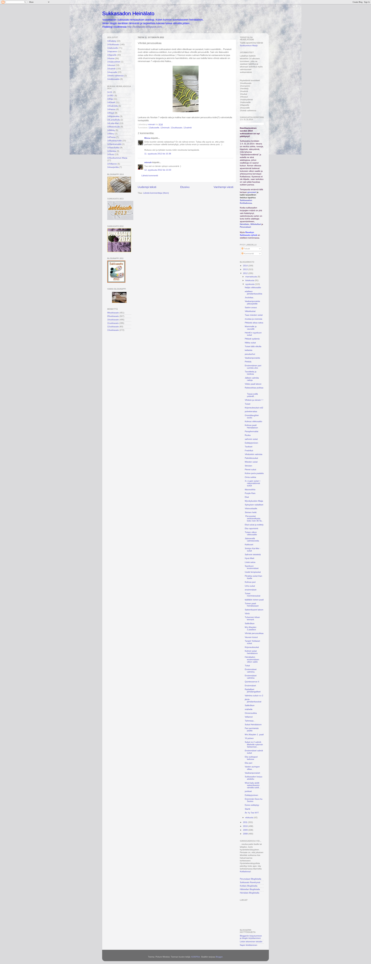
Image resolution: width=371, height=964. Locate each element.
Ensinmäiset (250, 686)
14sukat (110, 58)
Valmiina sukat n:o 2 (254, 696)
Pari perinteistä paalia (252, 729)
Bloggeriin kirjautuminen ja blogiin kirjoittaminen (251, 937)
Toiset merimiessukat (252, 594)
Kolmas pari (250, 582)
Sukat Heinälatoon (253, 724)
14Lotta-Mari (113, 123)
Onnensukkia (251, 713)
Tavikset (248, 447)
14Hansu (111, 109)
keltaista (248, 350)
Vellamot (249, 717)
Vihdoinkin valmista (253, 454)
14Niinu (110, 134)
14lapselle (112, 55)
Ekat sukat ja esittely (254, 525)
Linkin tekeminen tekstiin (251, 942)
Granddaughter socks (252, 416)
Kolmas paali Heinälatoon (251, 426)
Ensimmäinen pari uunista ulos (253, 366)
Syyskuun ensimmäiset (252, 567)
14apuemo (112, 51)
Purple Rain (250, 493)
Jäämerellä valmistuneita (252, 539)
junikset (248, 791)
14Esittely (111, 41)
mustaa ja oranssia (253, 319)
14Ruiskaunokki (114, 141)
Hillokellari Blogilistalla (250, 889)
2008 (245, 834)
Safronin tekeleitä (253, 554)
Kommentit (248, 254)
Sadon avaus (251, 307)
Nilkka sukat (250, 343)
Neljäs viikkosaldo (253, 287)
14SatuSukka (113, 148)
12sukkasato (176, 128)
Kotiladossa (245, 871)
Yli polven (249, 738)
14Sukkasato (113, 44)
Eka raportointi (251, 528)
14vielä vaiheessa (115, 76)
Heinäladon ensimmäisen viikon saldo (252, 659)
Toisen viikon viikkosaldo (251, 533)
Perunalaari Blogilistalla (250, 879)
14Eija (110, 99)
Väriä (247, 613)
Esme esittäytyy (252, 805)
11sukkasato (113, 323)
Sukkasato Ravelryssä (250, 882)
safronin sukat (251, 439)
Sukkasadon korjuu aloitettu (253, 778)
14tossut (111, 65)
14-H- (109, 92)
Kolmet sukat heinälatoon (251, 652)
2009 (245, 830)
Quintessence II (252, 682)
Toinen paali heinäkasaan (252, 604)
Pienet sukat (250, 469)
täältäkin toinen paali (254, 600)
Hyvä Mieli (249, 558)
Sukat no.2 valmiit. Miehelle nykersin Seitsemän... (254, 744)
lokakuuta (250, 280)
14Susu (110, 154)
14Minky (111, 130)
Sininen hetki (251, 512)
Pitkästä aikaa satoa (254, 323)
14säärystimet (113, 62)
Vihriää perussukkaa (254, 633)
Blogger (219, 957)
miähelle (248, 709)
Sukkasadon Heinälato (128, 13)
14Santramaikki (114, 144)
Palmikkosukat (251, 458)
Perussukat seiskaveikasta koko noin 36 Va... (254, 518)
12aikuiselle (154, 128)
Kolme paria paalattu (254, 473)
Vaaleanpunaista (252, 358)
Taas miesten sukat (254, 315)
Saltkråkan (249, 623)
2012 (245, 273)
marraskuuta (251, 277)
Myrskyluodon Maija (254, 501)
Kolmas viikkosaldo (253, 421)
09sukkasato (113, 316)
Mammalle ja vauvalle (251, 327)
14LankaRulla (113, 120)
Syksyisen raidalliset (254, 505)
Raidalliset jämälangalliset (253, 690)
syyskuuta (250, 284)
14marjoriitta (113, 167)
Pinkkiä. (248, 362)
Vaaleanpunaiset (252, 773)
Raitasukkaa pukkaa (254, 388)
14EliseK (111, 102)
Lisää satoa (250, 562)
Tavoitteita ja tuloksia (250, 373)
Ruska (248, 435)
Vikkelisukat (250, 311)
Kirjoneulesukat (252, 647)
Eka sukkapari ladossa (251, 758)
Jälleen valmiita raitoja (252, 379)
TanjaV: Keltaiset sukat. (252, 642)
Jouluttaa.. (249, 297)
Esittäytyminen (251, 443)
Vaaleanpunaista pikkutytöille (252, 302)
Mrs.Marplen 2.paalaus (250, 628)
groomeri (251, 192)
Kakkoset (249, 544)
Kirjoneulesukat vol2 (254, 408)
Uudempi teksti (147, 187)
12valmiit (187, 128)
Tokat (247, 666)
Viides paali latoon (253, 384)
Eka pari (248, 763)
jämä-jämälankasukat (253, 700)
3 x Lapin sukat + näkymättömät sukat (252, 483)
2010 (245, 826)
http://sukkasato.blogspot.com (144, 26)
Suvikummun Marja (249, 45)
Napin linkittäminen (248, 945)
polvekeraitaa (251, 411)
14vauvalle (112, 72)
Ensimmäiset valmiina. (251, 670)
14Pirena (111, 137)
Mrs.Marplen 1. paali (254, 734)
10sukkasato (113, 320)
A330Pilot (195, 957)
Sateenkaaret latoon (254, 610)
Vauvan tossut (251, 637)
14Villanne (112, 164)
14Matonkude (113, 127)
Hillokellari (255, 224)
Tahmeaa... (250, 721)
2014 (245, 266)
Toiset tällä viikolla (253, 346)
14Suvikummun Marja (117, 158)
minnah (148, 162)
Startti (247, 809)
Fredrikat (249, 450)
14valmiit (111, 69)
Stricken (248, 466)
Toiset (247, 404)
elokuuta (249, 817)
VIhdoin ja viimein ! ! (254, 400)
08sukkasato (113, 313)
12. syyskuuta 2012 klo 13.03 (157, 170)
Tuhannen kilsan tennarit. (252, 618)
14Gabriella (112, 106)
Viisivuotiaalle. (251, 508)
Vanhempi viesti (223, 187)
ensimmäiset (250, 590)
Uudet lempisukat (253, 572)
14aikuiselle (112, 48)
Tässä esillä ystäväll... (252, 394)
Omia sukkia (250, 477)
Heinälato (244, 224)
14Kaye (110, 113)
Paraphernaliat (251, 431)
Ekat (247, 497)
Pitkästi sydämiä (252, 339)
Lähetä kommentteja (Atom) (156, 193)
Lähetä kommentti (149, 175)
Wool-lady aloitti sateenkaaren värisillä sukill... (253, 785)
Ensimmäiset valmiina (251, 677)
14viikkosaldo (113, 79)
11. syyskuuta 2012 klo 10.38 (157, 154)
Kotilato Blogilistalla (248, 886)
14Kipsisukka (113, 116)
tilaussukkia (250, 489)
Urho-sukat (250, 586)
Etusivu (185, 187)
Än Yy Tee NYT (252, 813)
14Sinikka (111, 151)
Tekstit (246, 249)
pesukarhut (250, 354)
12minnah (165, 128)
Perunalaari (245, 227)
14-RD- (110, 96)
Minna (147, 138)
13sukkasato (113, 330)
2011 (245, 822)
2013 (245, 269)
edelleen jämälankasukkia (253, 292)
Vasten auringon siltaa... (252, 768)
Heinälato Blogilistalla (249, 893)
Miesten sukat (251, 462)
